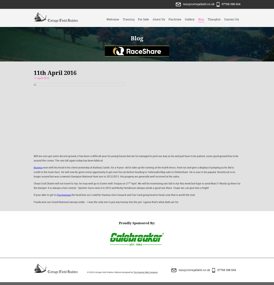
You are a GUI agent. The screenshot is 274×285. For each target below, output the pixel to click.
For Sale (143, 19)
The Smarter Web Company (145, 272)
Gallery (190, 19)
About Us (159, 19)
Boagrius (38, 167)
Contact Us (231, 19)
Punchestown (64, 195)
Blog (201, 19)
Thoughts (214, 19)
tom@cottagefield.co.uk (198, 4)
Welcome (112, 19)
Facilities (175, 19)
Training (128, 19)
